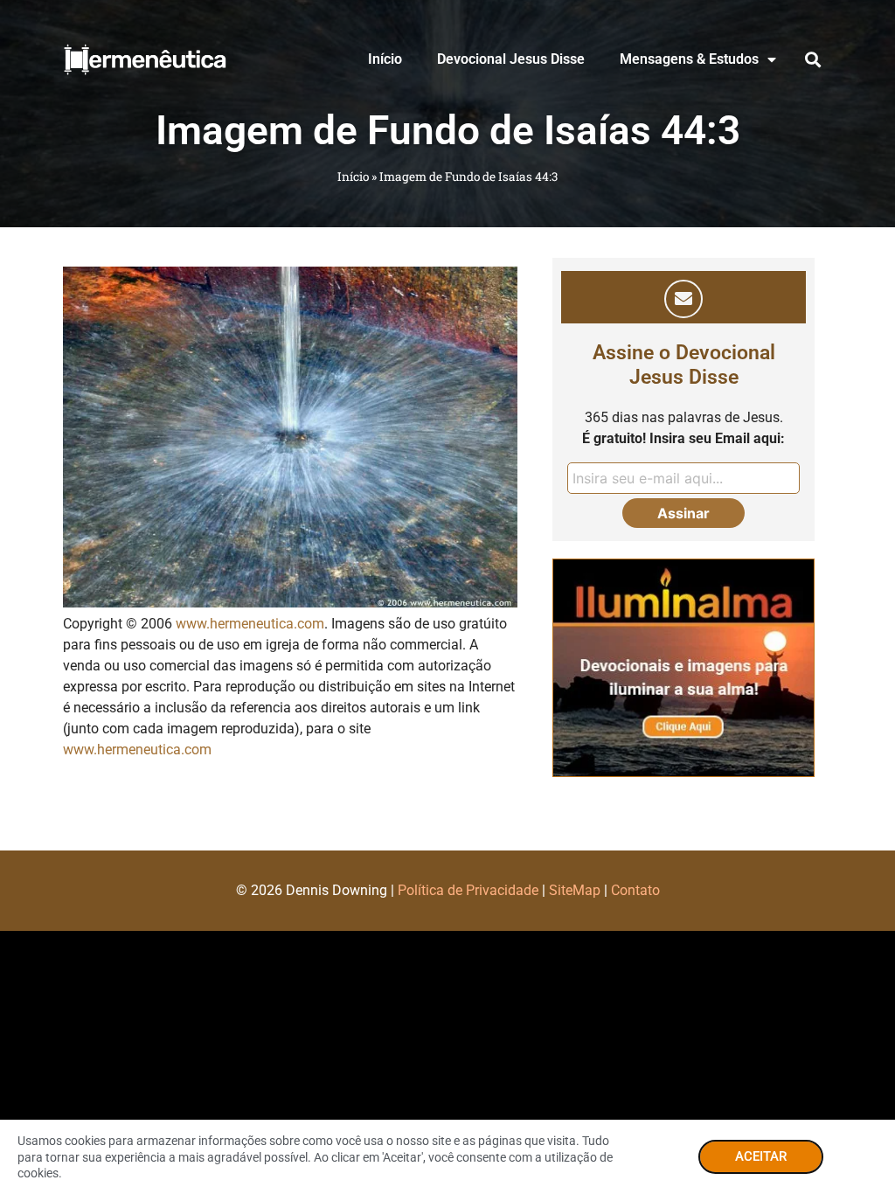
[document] (447, 597)
